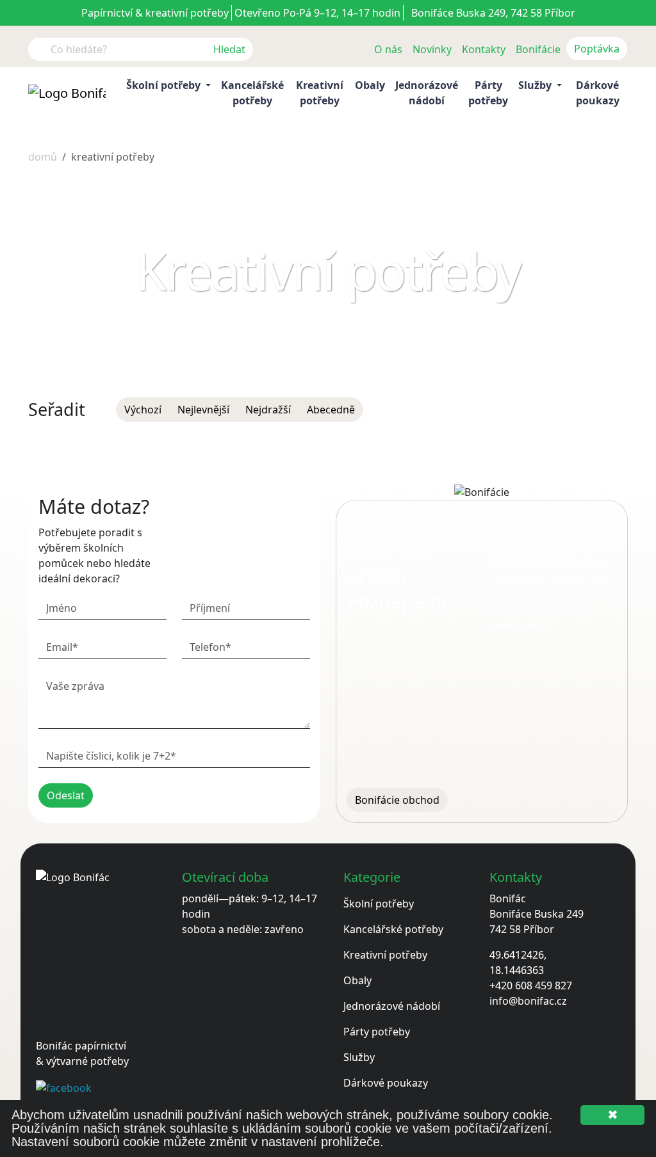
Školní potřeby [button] (164, 85)
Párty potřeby (488, 93)
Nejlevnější (203, 410)
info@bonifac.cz (528, 1001)
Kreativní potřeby (319, 93)
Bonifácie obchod (397, 800)
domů (42, 157)
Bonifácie (538, 49)
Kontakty (483, 49)
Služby (359, 1057)
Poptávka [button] (596, 49)
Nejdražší (268, 410)
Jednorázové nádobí (426, 93)
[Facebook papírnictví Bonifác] (64, 1087)
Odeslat (66, 795)
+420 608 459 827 (530, 985)
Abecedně (331, 410)
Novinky (432, 49)
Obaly (370, 85)
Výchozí (142, 410)
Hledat (229, 49)
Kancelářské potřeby (252, 93)
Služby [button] (536, 85)
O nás (388, 49)
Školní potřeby (378, 904)
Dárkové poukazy (597, 93)
